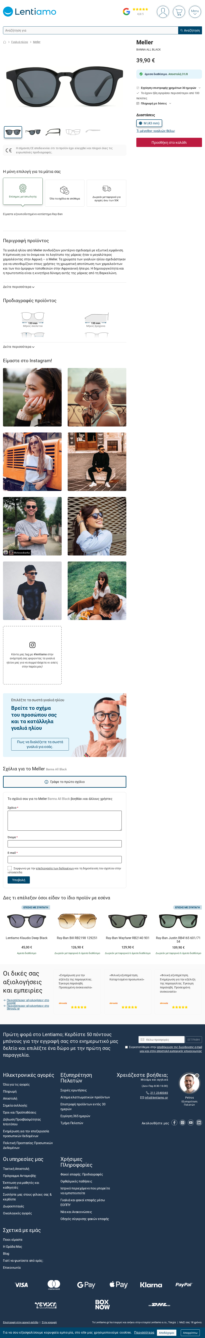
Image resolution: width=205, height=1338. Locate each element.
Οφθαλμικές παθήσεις (76, 1181)
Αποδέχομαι (166, 1333)
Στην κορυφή (49, 1322)
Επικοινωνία (11, 1267)
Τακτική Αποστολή (16, 1168)
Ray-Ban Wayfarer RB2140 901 (128, 938)
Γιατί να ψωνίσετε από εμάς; (23, 1260)
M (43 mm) (152, 123)
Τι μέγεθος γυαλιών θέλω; (156, 131)
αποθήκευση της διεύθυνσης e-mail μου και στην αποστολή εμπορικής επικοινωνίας (171, 1049)
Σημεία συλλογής (15, 1105)
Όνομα (13, 837)
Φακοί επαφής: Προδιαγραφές (81, 1174)
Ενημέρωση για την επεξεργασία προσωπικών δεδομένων (26, 1133)
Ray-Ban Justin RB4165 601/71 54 (178, 939)
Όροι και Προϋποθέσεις (19, 1112)
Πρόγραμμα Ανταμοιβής (19, 1175)
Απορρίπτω (190, 1333)
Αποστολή (10, 1098)
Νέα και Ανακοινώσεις (76, 1212)
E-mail (13, 853)
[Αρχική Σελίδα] (4, 42)
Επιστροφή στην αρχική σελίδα (20, 1322)
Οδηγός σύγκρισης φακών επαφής (84, 1219)
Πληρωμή (9, 1091)
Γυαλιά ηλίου (19, 42)
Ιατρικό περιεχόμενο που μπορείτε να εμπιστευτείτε (85, 1190)
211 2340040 (159, 1093)
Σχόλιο (13, 807)
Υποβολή (18, 880)
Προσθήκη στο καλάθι (169, 142)
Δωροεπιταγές (13, 1206)
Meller (36, 42)
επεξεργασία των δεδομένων (55, 868)
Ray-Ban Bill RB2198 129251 (77, 938)
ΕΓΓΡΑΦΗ (194, 1039)
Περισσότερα (144, 1332)
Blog (6, 1253)
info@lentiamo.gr (156, 1098)
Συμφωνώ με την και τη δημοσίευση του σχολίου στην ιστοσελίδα (64, 870)
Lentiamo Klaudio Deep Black (26, 938)
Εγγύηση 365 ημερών (75, 1116)
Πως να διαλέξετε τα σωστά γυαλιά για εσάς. (40, 744)
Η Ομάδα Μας (12, 1246)
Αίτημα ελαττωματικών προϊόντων (85, 1097)
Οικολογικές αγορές (17, 1213)
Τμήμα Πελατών (71, 1123)
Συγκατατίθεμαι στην (165, 1049)
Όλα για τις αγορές (16, 1084)
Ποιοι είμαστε (13, 1239)
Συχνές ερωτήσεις (73, 1090)
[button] (13, 132)
